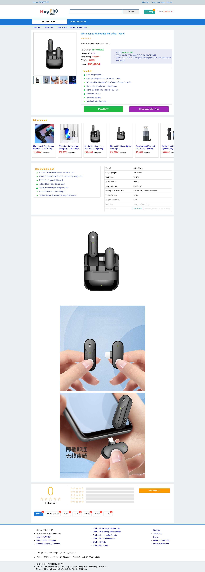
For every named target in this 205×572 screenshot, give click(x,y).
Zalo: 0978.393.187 (44, 537)
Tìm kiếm (130, 12)
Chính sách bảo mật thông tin (104, 539)
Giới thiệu (156, 530)
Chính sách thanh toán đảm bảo (105, 535)
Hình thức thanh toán (161, 544)
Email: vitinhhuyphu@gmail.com (48, 544)
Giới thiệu (145, 2)
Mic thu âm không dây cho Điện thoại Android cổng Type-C (43, 147)
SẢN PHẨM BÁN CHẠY (78, 22)
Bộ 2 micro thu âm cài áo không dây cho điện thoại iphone (69, 147)
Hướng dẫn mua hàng (161, 540)
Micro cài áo (49, 27)
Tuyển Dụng (157, 533)
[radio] (42, 499)
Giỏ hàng (149, 12)
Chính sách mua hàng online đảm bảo (107, 532)
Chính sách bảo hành (101, 545)
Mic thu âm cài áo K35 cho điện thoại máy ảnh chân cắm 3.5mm (171, 147)
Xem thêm (138, 208)
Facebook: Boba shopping (46, 540)
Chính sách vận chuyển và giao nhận (106, 528)
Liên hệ (169, 2)
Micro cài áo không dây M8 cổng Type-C (73, 27)
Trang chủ (37, 27)
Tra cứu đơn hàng (157, 2)
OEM (93, 53)
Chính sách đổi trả (99, 542)
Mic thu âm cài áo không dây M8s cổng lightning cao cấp (94, 147)
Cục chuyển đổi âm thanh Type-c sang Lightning (145, 147)
